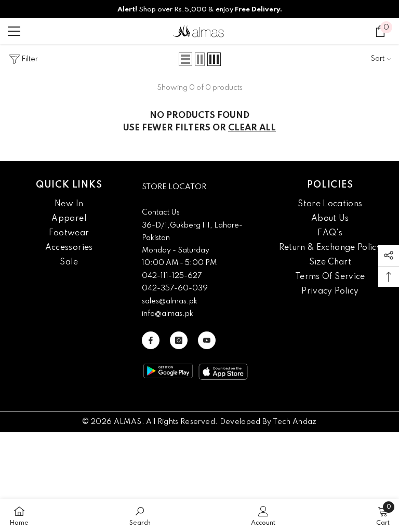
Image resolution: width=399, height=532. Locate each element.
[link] (140, 515)
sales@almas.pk (169, 301)
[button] (185, 59)
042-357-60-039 (175, 288)
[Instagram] (179, 340)
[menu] (14, 31)
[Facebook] (150, 340)
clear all (252, 128)
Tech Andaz (295, 421)
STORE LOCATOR (174, 187)
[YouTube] (207, 340)
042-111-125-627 (172, 276)
